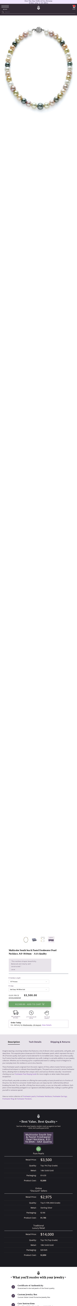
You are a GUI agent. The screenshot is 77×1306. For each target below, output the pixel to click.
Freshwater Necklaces (44, 1096)
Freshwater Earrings (60, 1096)
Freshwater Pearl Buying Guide (26, 1074)
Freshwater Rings (8, 1099)
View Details (47, 1025)
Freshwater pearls (29, 1096)
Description (14, 1042)
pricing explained (15, 998)
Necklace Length (15, 978)
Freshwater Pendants (24, 1099)
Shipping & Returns (60, 1042)
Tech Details (35, 1042)
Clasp (11, 986)
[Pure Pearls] (38, 7)
